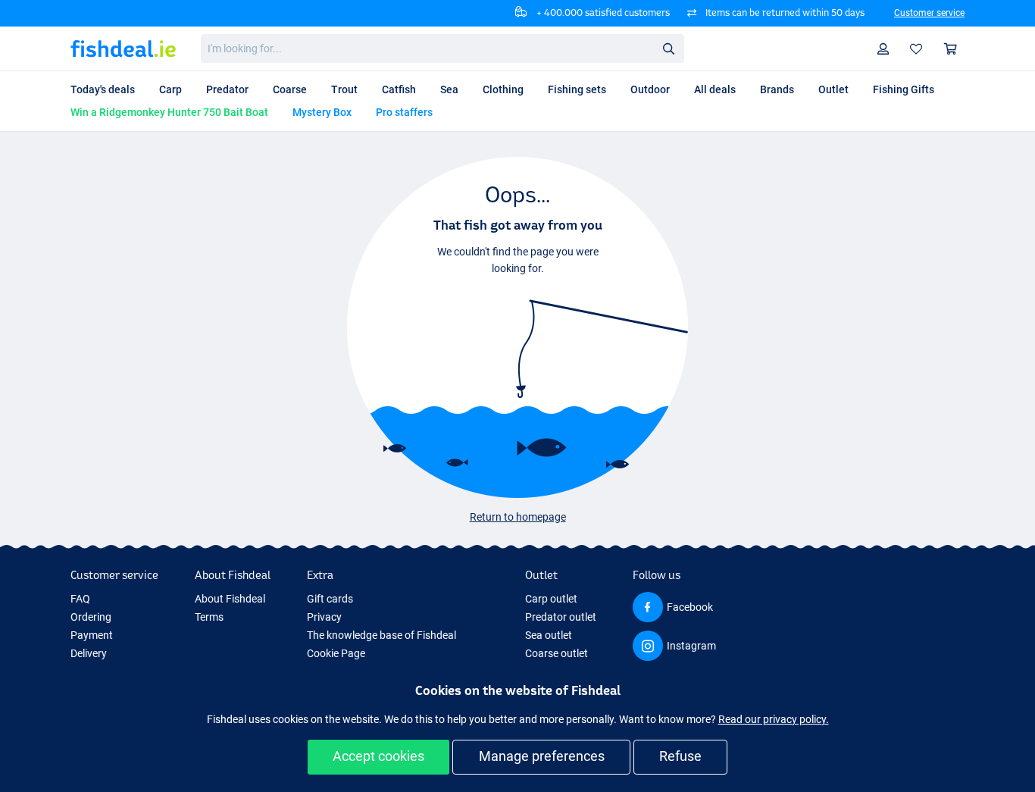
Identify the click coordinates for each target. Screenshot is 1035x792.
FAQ (80, 599)
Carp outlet (551, 599)
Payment (91, 635)
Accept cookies (378, 756)
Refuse (680, 756)
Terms (209, 617)
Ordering (90, 617)
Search (668, 48)
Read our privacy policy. (773, 719)
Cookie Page (336, 653)
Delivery (88, 653)
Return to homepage (518, 517)
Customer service (929, 13)
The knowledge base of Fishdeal (381, 635)
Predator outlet (560, 617)
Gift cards (330, 599)
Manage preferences (542, 756)
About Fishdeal (230, 599)
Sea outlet (548, 635)
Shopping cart (951, 49)
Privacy (324, 617)
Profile (883, 49)
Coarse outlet (556, 653)
